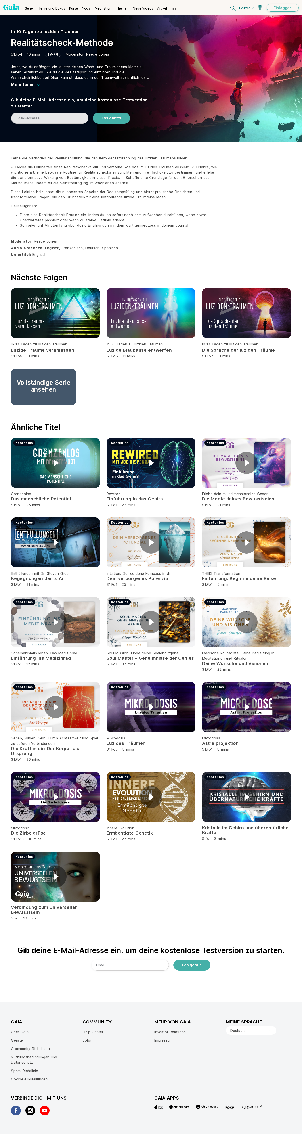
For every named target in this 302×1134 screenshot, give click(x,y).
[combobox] (251, 1030)
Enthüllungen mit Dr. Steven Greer (40, 573)
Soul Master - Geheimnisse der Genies (150, 658)
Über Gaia (20, 1032)
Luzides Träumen (126, 743)
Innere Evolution (120, 828)
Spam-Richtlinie (24, 1071)
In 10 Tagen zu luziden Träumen (45, 31)
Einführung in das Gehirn (135, 499)
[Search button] (233, 7)
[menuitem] (30, 6)
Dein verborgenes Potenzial (138, 578)
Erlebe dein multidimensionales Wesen (235, 494)
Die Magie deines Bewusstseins (238, 499)
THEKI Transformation (221, 573)
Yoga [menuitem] (86, 8)
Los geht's (111, 118)
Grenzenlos (21, 494)
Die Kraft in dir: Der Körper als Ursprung (45, 751)
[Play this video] (55, 463)
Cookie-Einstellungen (29, 1079)
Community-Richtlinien (30, 1048)
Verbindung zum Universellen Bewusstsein (44, 910)
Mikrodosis (116, 738)
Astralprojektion (220, 743)
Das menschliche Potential (41, 499)
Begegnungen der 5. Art (38, 578)
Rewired (113, 494)
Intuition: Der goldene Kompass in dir (139, 573)
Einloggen (283, 8)
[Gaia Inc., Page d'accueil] (11, 7)
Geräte (17, 1040)
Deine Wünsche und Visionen (235, 663)
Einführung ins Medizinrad (41, 658)
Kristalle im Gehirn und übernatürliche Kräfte (245, 830)
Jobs (87, 1040)
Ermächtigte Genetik (130, 833)
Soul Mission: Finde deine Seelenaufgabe (142, 653)
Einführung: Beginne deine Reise (239, 578)
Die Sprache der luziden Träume (238, 350)
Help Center (93, 1032)
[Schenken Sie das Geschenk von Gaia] (260, 7)
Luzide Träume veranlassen (42, 350)
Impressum (163, 1040)
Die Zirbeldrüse (28, 833)
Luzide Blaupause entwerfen (139, 350)
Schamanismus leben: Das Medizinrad (44, 653)
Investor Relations (170, 1032)
